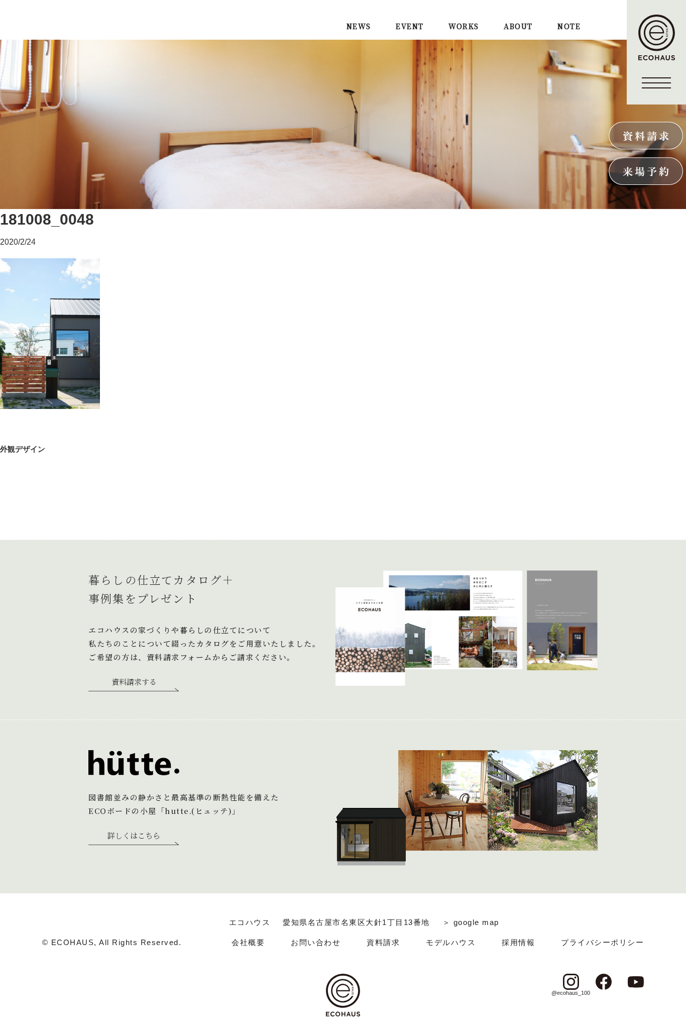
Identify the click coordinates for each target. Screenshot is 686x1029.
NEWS (359, 27)
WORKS (463, 27)
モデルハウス (451, 942)
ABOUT (518, 27)
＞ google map (470, 922)
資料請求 (383, 942)
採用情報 (518, 942)
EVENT (409, 27)
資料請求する (134, 682)
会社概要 (248, 942)
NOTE (569, 27)
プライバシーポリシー (602, 942)
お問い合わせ (315, 942)
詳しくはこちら (133, 836)
